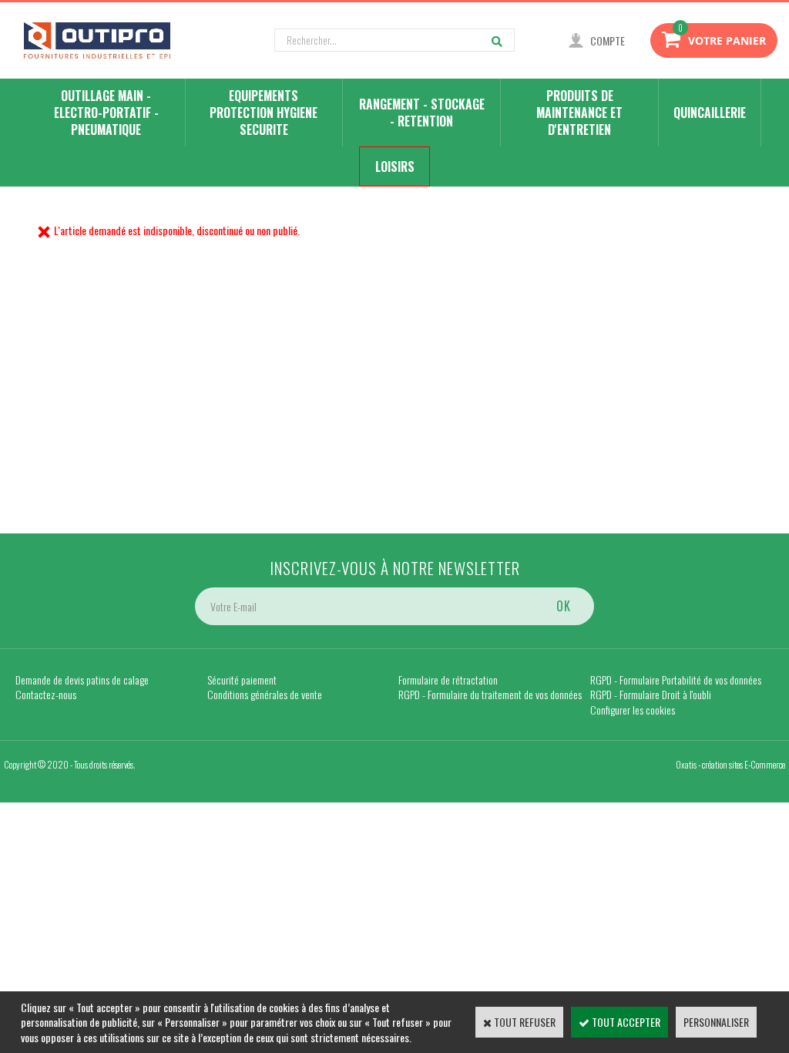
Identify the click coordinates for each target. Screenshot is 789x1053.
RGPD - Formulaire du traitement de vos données (490, 694)
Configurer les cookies (632, 709)
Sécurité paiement (242, 679)
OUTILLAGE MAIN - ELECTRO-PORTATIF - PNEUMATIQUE (106, 113)
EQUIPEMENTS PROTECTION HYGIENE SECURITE (263, 113)
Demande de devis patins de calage (82, 679)
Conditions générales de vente (264, 694)
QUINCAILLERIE (709, 112)
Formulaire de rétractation (448, 679)
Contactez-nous (45, 694)
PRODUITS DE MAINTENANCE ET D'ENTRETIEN (579, 113)
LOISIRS (395, 166)
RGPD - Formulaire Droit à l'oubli (650, 694)
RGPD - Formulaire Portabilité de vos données (675, 679)
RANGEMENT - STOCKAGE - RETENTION (422, 112)
